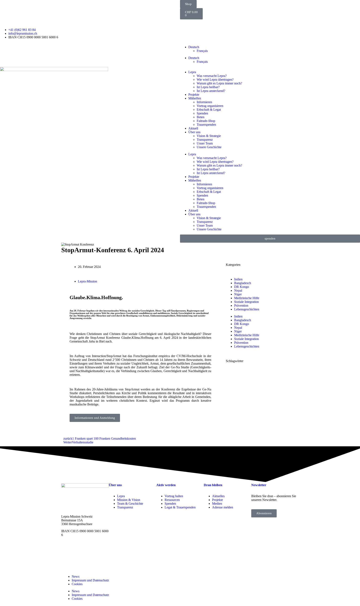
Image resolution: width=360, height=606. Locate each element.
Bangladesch (242, 283)
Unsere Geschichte (209, 147)
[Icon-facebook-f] (185, 24)
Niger (238, 294)
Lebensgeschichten (246, 309)
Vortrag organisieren (210, 106)
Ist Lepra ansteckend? (211, 91)
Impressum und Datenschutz (90, 580)
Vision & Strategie (209, 136)
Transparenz (205, 139)
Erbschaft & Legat (209, 109)
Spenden (202, 113)
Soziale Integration (246, 302)
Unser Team (205, 143)
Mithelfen (194, 98)
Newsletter (258, 485)
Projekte (193, 94)
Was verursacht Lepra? (212, 76)
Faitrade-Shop (206, 121)
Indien (238, 279)
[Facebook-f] (187, 587)
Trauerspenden (206, 124)
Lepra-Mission (87, 281)
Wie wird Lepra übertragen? (215, 79)
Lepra (192, 72)
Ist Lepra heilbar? (208, 87)
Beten (200, 117)
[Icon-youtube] (196, 24)
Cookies (77, 584)
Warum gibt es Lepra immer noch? (219, 83)
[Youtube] (198, 587)
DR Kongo (241, 287)
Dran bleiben (213, 485)
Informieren (204, 102)
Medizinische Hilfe (246, 298)
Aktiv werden (166, 485)
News (75, 576)
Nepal (238, 290)
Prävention (241, 305)
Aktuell (193, 128)
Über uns (194, 132)
